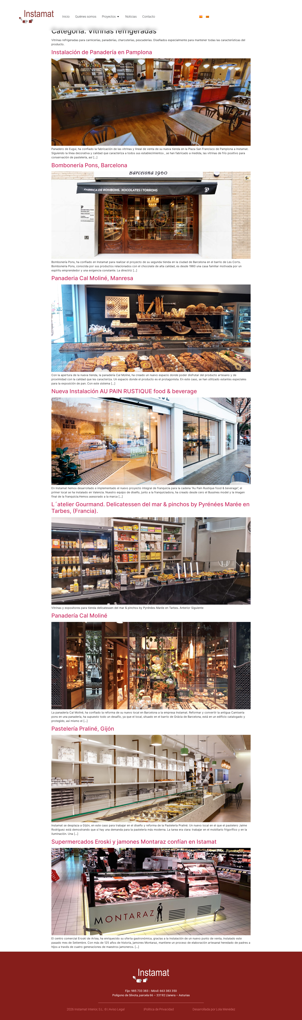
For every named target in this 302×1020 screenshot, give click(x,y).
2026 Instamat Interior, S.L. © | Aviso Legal (96, 1009)
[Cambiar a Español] (200, 16)
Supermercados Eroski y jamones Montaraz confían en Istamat (134, 841)
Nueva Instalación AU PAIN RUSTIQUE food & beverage (124, 391)
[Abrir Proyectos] (118, 16)
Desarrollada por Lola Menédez (214, 1009)
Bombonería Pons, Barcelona (89, 165)
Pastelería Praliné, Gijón (82, 728)
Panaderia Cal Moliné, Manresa (92, 278)
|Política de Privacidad (159, 1009)
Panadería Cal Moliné (79, 615)
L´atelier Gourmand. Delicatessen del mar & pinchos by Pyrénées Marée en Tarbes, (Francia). (150, 507)
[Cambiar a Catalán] (207, 16)
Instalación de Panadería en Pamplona (101, 52)
